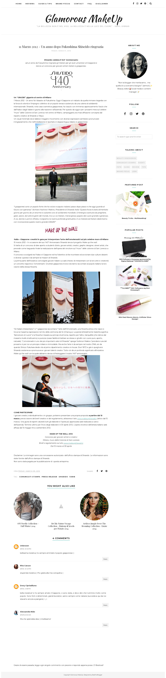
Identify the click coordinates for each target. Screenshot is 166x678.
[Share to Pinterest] (106, 471)
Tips (144, 167)
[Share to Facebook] (97, 471)
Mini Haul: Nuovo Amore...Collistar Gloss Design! (135, 318)
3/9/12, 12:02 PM (25, 549)
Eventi (141, 163)
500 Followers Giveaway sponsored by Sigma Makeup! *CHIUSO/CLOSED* (135, 260)
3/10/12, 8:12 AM (25, 615)
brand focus (123, 171)
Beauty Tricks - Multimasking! (134, 218)
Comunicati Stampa (29, 477)
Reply (105, 559)
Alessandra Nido (27, 612)
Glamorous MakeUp (83, 18)
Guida (127, 167)
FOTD (119, 167)
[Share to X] (102, 471)
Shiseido (63, 477)
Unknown (24, 546)
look (134, 171)
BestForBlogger (97, 675)
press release (49, 477)
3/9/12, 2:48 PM (25, 589)
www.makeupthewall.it (87, 418)
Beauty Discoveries (126, 158)
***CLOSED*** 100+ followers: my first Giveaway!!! (135, 289)
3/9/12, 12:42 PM (25, 569)
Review (135, 167)
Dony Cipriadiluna (28, 586)
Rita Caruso (25, 566)
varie (72, 477)
